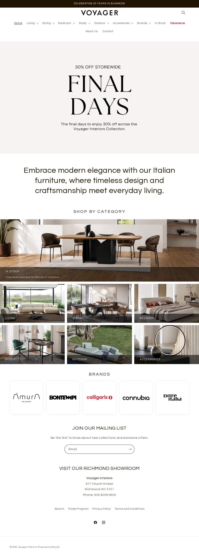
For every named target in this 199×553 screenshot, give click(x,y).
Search (60, 508)
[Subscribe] (130, 449)
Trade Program (78, 508)
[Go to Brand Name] (26, 397)
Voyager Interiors (27, 547)
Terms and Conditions (129, 508)
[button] (32, 23)
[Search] (183, 12)
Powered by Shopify (49, 547)
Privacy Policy (101, 508)
